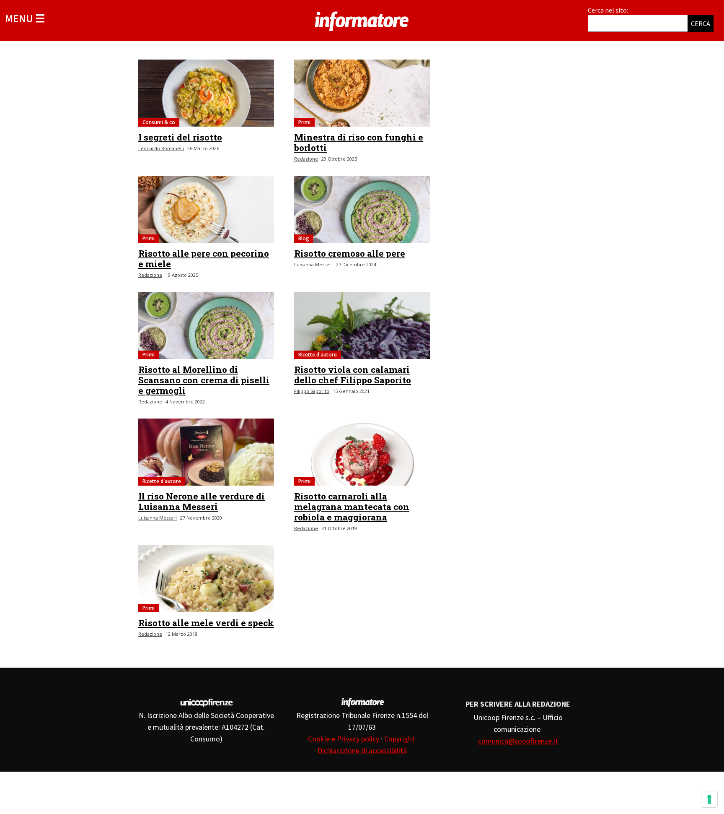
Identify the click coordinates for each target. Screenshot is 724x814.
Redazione (306, 159)
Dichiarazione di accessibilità (362, 750)
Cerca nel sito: (608, 10)
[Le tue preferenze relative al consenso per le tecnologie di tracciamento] (709, 799)
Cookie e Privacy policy (343, 739)
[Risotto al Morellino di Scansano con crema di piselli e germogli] (206, 325)
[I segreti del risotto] (206, 93)
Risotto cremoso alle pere (349, 253)
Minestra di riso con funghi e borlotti (358, 142)
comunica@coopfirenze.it (518, 741)
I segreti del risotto (180, 137)
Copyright (400, 739)
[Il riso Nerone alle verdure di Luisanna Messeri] (206, 452)
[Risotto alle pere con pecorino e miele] (206, 209)
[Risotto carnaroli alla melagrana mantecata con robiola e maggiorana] (362, 452)
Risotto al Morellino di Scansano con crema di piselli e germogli (203, 380)
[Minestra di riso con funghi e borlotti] (362, 93)
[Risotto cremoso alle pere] (362, 209)
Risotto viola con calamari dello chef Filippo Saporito (352, 375)
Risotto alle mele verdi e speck (206, 623)
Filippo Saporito (311, 391)
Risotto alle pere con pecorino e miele (203, 258)
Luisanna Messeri (313, 264)
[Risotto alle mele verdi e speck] (206, 578)
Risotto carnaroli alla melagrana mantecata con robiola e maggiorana (351, 506)
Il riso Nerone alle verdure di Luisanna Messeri (201, 501)
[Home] (362, 20)
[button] (25, 18)
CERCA (700, 23)
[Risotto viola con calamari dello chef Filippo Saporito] (362, 325)
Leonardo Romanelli (161, 148)
